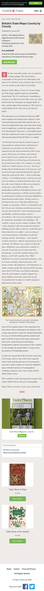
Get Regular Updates (22, 573)
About (9, 569)
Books (9, 19)
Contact (17, 569)
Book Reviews (16, 19)
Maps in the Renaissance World (14, 452)
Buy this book (9, 62)
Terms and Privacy (29, 569)
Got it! (35, 3)
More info (21, 4)
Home (4, 19)
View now (22, 436)
